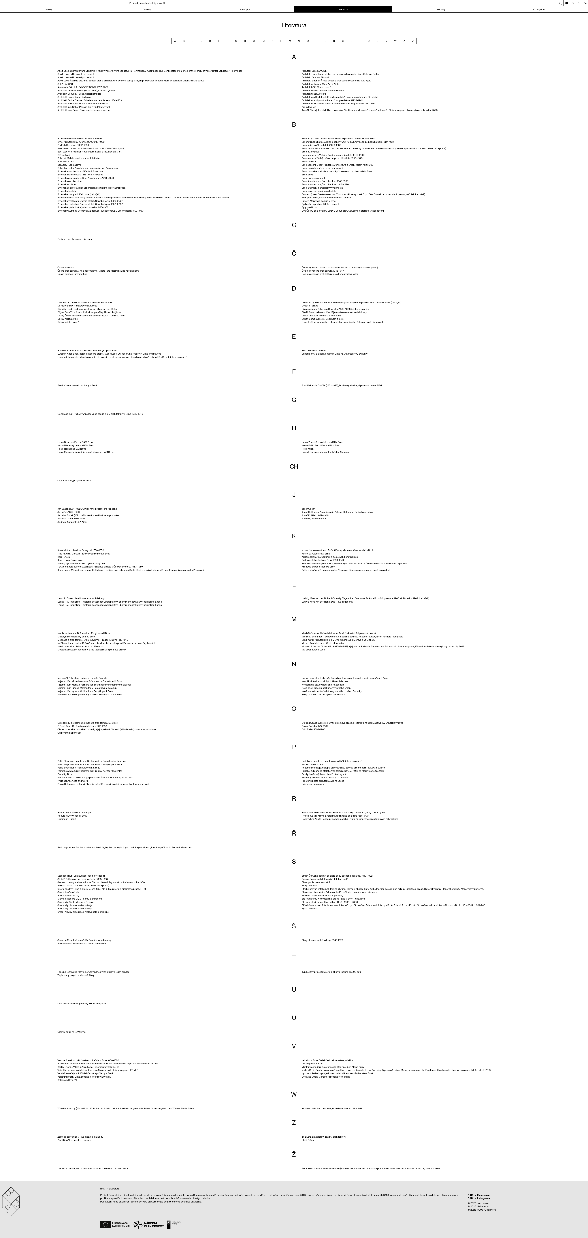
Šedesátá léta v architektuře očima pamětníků (81, 943)
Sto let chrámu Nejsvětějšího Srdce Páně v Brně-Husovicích (333, 898)
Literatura (343, 9)
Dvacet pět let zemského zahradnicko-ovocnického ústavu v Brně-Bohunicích (343, 322)
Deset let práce (310, 305)
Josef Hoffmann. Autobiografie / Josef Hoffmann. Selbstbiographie (337, 512)
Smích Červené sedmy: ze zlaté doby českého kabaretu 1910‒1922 (337, 875)
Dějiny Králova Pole (67, 318)
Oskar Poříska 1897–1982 (315, 726)
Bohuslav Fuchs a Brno (69, 164)
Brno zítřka (307, 174)
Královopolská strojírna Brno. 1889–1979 (323, 560)
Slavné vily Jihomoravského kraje (74, 905)
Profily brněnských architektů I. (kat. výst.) (324, 774)
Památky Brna (64, 774)
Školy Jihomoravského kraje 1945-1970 (322, 940)
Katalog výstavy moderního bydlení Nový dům (81, 563)
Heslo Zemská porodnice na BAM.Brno (322, 442)
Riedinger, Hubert (66, 818)
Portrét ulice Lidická (312, 764)
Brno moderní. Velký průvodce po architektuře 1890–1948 (332, 158)
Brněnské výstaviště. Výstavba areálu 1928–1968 (82, 207)
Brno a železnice (310, 151)
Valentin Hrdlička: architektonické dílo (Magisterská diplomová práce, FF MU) (97, 1070)
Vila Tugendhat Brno (312, 1063)
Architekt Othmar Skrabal (315, 77)
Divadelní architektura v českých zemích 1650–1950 (84, 302)
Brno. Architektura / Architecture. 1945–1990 (81, 141)
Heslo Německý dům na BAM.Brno (75, 445)
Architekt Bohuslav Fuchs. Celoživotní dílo (79, 93)
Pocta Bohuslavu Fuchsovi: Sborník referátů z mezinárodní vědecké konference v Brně (103, 784)
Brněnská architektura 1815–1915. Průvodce (80, 171)
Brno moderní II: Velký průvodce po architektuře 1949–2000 (333, 155)
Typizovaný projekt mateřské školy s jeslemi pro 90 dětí (331, 971)
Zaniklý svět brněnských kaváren (74, 1140)
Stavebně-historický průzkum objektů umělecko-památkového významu (339, 892)
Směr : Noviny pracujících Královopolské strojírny (83, 911)
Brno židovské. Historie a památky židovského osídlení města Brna (337, 171)
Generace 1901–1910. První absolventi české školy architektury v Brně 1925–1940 (100, 413)
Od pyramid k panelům (69, 732)
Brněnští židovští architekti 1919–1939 (321, 145)
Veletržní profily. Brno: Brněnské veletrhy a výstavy (84, 1076)
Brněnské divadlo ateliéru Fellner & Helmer (80, 138)
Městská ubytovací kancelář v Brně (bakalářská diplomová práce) (91, 649)
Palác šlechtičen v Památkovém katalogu (78, 767)
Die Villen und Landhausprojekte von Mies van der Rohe (87, 309)
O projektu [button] (539, 9)
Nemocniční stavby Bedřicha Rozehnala (323, 684)
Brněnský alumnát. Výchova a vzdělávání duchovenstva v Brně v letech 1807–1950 (100, 210)
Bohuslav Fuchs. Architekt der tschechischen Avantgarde (87, 168)
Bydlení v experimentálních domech (320, 204)
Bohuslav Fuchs (65, 161)
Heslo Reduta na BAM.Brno (71, 448)
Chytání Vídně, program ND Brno (74, 480)
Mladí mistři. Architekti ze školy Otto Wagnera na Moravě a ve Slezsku (338, 639)
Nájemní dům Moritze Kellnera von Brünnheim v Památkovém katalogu (94, 684)
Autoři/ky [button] (245, 9)
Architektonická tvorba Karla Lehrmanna (323, 90)
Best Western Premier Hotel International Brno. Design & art (89, 151)
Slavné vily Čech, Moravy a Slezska (75, 902)
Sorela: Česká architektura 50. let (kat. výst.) (325, 879)
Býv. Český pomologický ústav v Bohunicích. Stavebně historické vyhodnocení (343, 210)
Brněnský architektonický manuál (147, 3)
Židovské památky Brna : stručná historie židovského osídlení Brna (92, 1168)
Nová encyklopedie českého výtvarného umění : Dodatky (332, 691)
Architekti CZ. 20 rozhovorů (316, 87)
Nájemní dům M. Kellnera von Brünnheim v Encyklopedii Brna (89, 681)
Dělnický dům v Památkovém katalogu (77, 305)
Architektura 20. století (314, 93)
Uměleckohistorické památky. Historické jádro (81, 1003)
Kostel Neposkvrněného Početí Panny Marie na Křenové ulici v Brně (337, 550)
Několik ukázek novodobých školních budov (325, 681)
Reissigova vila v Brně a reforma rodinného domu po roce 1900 (335, 815)
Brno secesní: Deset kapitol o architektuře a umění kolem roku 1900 (337, 164)
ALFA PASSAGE (65, 84)
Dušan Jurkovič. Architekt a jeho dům (321, 315)
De (585, 3)
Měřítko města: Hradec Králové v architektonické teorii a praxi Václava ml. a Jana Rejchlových (106, 643)
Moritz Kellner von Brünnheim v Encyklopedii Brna (83, 633)
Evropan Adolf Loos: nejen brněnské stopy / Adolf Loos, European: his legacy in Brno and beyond (109, 353)
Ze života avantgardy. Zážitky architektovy (324, 1136)
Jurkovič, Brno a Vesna (314, 518)
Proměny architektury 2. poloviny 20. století (325, 777)
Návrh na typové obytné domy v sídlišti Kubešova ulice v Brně (89, 694)
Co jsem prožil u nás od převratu (74, 239)
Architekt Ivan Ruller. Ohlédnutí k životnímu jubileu (83, 110)
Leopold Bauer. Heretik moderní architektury (81, 598)
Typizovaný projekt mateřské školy (75, 975)
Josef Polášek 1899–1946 (315, 515)
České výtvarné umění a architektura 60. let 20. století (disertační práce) (340, 267)
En (578, 3)
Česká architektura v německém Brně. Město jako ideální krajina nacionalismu (98, 270)
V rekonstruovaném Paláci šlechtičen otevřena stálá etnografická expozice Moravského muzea (107, 1063)
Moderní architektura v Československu (323, 643)
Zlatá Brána (308, 1140)
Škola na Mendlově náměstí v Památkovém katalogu (84, 940)
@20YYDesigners (486, 1209)
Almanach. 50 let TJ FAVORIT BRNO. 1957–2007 (82, 87)
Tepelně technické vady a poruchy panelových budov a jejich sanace (93, 971)
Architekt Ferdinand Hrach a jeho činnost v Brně (82, 103)
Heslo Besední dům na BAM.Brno (75, 442)
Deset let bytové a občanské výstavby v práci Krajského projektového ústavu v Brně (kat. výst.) (351, 302)
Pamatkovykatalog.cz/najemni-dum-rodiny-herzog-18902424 (89, 770)
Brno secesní (309, 161)
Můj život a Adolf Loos (313, 649)
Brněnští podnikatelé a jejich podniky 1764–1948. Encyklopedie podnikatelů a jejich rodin (348, 141)
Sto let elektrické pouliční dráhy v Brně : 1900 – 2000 (330, 902)
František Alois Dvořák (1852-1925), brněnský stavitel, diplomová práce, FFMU (342, 385)
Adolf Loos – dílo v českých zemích (75, 74)
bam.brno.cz (483, 1203)
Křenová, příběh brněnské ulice (318, 566)
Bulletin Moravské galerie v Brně (319, 200)
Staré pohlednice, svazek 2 (316, 882)
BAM (102, 1188)
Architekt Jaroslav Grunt (314, 70)
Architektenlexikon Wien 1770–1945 (320, 84)
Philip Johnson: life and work (72, 780)
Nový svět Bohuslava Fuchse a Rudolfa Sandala (82, 678)
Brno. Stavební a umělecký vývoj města (322, 187)
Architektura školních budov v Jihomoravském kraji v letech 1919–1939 (338, 103)
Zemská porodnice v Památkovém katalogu (80, 1136)
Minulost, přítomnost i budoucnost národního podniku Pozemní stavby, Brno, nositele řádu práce (352, 636)
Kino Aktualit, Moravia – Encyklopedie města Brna (83, 553)
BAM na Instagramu (479, 1198)
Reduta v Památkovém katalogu (74, 812)
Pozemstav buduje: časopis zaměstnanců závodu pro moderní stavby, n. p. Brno (344, 767)
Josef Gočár (308, 508)
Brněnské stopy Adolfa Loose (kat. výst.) (78, 194)
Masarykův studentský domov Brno (76, 636)
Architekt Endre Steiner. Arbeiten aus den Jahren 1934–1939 (89, 100)
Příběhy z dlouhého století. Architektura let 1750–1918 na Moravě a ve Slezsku (343, 770)
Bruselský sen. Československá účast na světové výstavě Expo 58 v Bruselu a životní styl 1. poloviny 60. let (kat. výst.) (363, 194)
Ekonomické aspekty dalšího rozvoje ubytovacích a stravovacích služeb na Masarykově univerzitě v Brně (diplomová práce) (122, 357)
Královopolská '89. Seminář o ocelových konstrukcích (330, 556)
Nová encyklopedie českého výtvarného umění (326, 687)
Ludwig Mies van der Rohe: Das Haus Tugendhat (327, 601)
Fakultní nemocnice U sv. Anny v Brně (77, 385)
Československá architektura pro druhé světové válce (330, 273)
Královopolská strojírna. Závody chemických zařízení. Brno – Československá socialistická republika (354, 563)
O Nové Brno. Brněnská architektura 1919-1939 (82, 726)
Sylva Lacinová (309, 908)
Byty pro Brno (309, 207)
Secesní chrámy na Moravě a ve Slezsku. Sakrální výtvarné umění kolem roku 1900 (101, 882)
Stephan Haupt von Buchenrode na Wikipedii (81, 875)
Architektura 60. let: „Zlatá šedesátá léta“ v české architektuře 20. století (340, 97)
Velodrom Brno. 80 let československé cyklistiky (327, 1060)
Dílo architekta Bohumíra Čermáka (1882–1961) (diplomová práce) (336, 309)
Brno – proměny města (314, 178)
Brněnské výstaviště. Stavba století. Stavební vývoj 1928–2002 (90, 200)
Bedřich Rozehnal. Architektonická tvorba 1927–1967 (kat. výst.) (90, 148)
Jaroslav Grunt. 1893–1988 (71, 518)
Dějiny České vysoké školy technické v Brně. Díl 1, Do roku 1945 (91, 315)
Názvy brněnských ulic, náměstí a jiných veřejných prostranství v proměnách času (345, 678)
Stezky (49, 9)
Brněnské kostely (66, 191)
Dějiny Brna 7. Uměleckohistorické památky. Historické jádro (89, 312)
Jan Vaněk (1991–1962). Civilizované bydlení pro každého (87, 508)
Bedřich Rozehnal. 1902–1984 (73, 145)
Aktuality (440, 9)
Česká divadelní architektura (72, 273)
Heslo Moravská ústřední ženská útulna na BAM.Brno (85, 452)
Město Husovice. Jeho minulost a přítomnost (80, 646)
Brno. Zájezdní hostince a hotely (319, 191)
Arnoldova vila (309, 106)
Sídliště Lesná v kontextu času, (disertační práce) (83, 885)
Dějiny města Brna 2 (68, 322)
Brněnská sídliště (66, 184)
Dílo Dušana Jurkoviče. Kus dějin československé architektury (334, 312)
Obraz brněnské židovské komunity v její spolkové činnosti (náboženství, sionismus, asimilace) (106, 729)
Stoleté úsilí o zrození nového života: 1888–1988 (82, 879)
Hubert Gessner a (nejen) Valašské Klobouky (325, 452)
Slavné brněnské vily (68, 892)
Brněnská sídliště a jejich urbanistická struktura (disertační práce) (91, 187)
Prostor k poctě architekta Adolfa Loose (323, 780)
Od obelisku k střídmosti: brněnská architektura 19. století (87, 722)
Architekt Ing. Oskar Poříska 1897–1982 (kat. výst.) (83, 106)
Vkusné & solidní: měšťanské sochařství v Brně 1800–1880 (88, 1060)
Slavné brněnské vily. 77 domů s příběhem (79, 898)
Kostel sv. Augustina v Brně (316, 553)
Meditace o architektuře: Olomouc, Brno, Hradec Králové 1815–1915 (92, 639)
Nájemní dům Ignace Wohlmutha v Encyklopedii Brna (85, 691)
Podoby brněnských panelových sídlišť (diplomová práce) (332, 761)
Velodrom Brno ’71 (67, 1079)
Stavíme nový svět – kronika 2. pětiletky (322, 895)
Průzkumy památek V (313, 784)
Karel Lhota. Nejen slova (70, 560)
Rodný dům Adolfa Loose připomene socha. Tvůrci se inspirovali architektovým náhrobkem (350, 818)
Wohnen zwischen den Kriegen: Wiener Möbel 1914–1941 (332, 1108)
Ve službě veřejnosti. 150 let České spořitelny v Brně (85, 1073)
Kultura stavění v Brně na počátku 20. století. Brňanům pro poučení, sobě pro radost (346, 570)
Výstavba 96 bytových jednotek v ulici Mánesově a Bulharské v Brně (337, 1073)
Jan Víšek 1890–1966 (68, 512)
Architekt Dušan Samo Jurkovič (73, 97)
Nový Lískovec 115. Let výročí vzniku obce (323, 694)
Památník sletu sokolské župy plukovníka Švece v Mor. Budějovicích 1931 (95, 777)
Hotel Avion (308, 448)
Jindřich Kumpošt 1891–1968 (72, 521)
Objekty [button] (147, 9)
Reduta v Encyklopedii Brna (72, 815)
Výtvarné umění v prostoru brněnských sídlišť (326, 1076)
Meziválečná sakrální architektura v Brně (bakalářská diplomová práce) (339, 633)
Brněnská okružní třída (69, 181)
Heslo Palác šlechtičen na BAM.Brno (321, 445)
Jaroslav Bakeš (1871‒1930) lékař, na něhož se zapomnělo (88, 515)
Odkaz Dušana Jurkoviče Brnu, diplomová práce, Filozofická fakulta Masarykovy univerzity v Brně (352, 722)
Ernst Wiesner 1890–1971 (315, 350)
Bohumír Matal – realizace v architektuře (78, 158)
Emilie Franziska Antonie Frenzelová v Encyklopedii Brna (87, 350)
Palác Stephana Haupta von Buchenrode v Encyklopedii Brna (89, 764)
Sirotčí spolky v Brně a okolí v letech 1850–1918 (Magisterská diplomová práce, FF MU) (102, 888)
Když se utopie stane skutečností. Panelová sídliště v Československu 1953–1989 (100, 566)
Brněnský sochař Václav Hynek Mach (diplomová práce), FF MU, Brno (338, 138)
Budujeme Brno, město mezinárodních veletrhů (326, 197)
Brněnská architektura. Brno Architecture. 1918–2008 (85, 178)
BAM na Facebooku (479, 1195)
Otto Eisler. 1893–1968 (313, 729)
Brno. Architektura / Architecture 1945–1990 (325, 181)
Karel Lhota (63, 556)
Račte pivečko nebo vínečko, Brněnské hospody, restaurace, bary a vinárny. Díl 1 (344, 812)
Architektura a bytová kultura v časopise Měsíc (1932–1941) (332, 100)
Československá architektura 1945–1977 (323, 270)
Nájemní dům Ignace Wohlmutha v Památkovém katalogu (87, 687)
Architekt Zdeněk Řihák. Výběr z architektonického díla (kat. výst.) (336, 80)
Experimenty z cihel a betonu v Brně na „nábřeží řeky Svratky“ (335, 353)
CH (254, 40)
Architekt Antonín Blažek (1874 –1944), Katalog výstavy (86, 90)
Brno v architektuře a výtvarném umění (322, 168)
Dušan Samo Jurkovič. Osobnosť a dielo (323, 318)
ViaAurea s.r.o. (484, 1206)
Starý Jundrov (309, 885)
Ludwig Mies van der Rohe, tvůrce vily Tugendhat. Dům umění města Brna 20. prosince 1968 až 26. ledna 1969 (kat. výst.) (365, 598)
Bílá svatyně (63, 155)
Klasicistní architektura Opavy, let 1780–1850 (80, 550)
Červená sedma (65, 267)
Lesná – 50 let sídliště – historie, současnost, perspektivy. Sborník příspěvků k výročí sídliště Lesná (109, 601)
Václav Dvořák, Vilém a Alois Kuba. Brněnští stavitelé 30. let (88, 1066)
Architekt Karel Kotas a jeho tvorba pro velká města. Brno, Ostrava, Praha (340, 74)
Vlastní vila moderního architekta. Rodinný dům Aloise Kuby (333, 1066)
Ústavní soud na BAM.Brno (71, 1031)
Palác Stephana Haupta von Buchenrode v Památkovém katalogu (91, 761)
